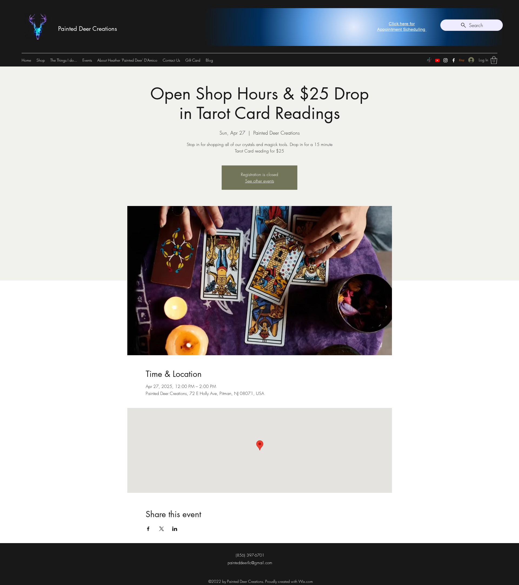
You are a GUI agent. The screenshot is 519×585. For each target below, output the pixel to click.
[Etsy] (461, 60)
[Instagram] (445, 60)
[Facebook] (453, 60)
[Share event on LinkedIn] (174, 529)
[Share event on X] (161, 529)
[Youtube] (437, 60)
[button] (494, 60)
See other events (259, 181)
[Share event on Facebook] (148, 529)
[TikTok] (429, 60)
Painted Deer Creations (87, 28)
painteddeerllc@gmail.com (250, 563)
